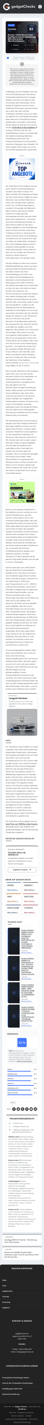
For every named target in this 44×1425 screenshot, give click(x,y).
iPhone (13, 1102)
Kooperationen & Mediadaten (16, 1419)
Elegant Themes (21, 1407)
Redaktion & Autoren (26, 1413)
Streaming (6, 1302)
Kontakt (28, 1416)
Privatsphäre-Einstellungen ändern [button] (15, 1378)
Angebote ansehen (21, 870)
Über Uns (12, 1413)
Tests (4, 1286)
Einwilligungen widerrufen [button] (12, 1389)
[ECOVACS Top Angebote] (22, 169)
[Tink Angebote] (22, 492)
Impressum (33, 1419)
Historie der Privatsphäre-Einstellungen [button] (17, 1383)
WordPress (22, 1409)
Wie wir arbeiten (17, 1416)
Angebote (6, 1308)
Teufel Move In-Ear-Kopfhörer (23, 127)
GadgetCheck (7, 1291)
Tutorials (5, 1297)
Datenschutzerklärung (10, 1394)
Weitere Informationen (24, 1061)
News (4, 1280)
